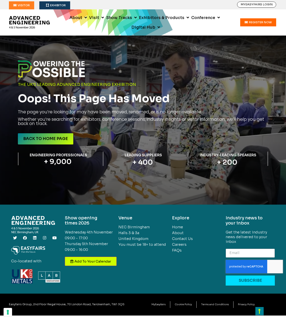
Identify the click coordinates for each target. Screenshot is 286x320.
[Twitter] (15, 238)
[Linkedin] (34, 238)
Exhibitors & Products (161, 17)
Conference (203, 17)
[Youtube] (54, 238)
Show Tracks (119, 17)
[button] (21, 5)
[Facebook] (25, 238)
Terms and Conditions (215, 304)
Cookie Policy (183, 304)
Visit (94, 17)
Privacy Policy (246, 304)
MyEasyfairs (158, 304)
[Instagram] (44, 238)
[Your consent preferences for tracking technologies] (8, 312)
